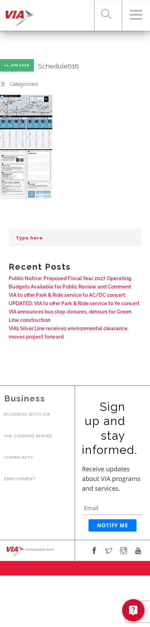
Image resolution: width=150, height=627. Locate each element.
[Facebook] (94, 551)
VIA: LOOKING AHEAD (28, 435)
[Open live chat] (133, 610)
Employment (20, 479)
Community (18, 457)
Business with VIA (27, 414)
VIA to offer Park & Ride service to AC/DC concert (67, 295)
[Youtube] (138, 551)
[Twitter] (108, 551)
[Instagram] (123, 551)
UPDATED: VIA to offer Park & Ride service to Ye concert (74, 303)
